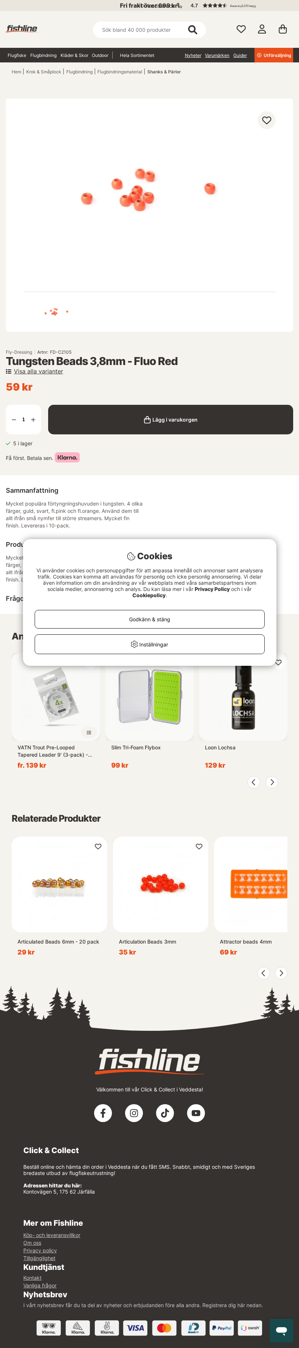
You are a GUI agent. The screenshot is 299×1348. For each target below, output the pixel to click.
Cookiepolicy (149, 595)
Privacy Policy (212, 589)
